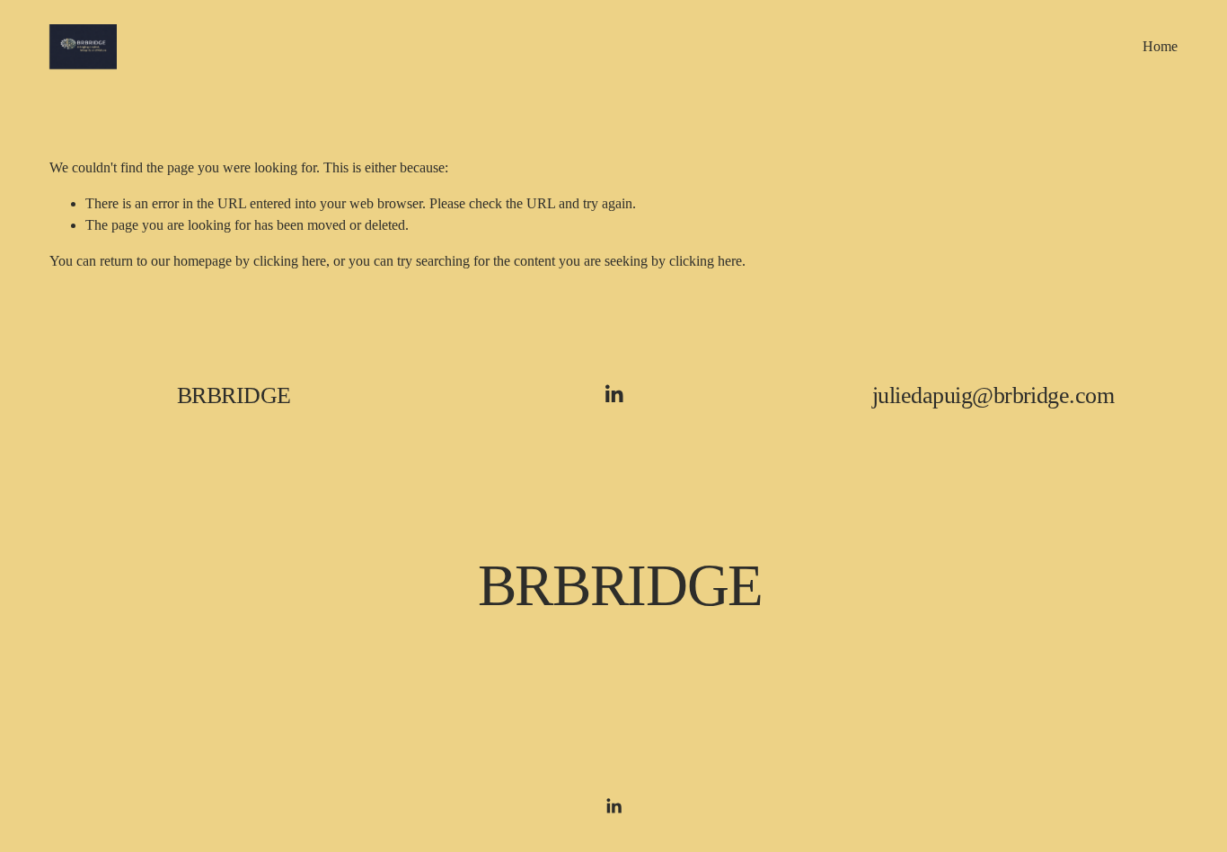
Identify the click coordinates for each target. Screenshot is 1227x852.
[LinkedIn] (613, 394)
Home (1160, 46)
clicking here (289, 260)
